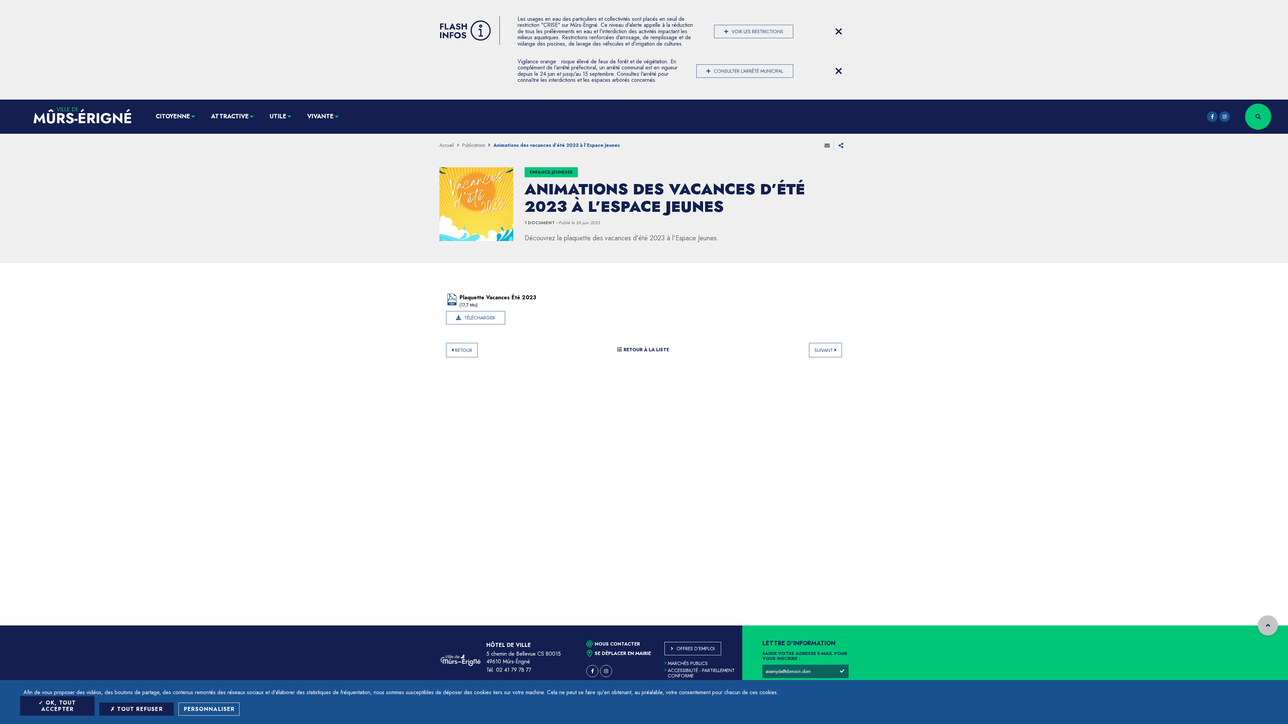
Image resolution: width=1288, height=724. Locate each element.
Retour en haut (1268, 625)
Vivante (320, 116)
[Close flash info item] (839, 31)
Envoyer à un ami (827, 145)
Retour (463, 350)
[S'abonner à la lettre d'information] (842, 671)
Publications (473, 145)
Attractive (230, 116)
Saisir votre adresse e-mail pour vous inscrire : (804, 656)
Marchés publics (688, 663)
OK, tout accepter (58, 706)
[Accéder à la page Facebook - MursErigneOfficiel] (1212, 116)
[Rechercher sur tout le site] (1258, 117)
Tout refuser (139, 709)
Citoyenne (173, 116)
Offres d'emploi (696, 648)
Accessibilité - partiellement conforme (701, 673)
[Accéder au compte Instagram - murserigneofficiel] (1224, 116)
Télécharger (479, 317)
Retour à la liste (646, 349)
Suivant (823, 350)
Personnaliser (209, 709)
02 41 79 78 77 (513, 670)
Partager (841, 145)
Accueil (446, 145)
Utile (278, 116)
